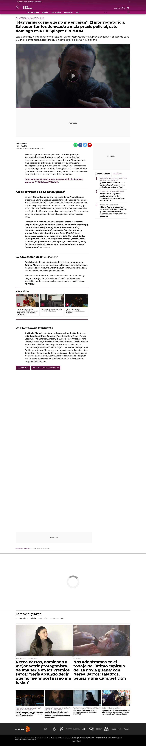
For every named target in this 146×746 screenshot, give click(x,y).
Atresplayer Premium (23, 548)
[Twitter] (18, 146)
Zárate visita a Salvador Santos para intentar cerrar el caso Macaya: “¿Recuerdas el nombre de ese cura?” (57, 715)
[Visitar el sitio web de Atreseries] (84, 729)
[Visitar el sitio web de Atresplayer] (117, 729)
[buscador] (128, 8)
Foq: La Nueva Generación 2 (33, 1)
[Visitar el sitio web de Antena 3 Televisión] (47, 729)
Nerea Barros (23, 368)
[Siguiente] (129, 2)
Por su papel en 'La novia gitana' (27, 659)
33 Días (20, 1)
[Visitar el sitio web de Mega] (76, 729)
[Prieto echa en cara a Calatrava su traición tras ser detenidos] (76, 300)
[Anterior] (17, 2)
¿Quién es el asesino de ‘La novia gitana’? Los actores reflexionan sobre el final (112, 185)
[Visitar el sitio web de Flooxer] (127, 729)
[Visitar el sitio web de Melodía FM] (106, 729)
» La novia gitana (36, 548)
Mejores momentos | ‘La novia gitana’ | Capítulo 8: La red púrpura (28, 709)
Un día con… (78, 659)
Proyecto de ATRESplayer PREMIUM (112, 191)
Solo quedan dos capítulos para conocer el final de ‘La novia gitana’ (113, 179)
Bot (77, 12)
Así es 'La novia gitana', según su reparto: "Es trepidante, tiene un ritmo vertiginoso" (112, 197)
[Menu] (128, 12)
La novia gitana (33, 12)
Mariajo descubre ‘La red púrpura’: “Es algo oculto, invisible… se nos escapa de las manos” (29, 714)
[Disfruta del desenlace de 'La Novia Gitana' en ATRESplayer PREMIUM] (87, 698)
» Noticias (46, 548)
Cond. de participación (115, 738)
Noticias (45, 12)
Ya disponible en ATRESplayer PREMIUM (87, 708)
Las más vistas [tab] (102, 174)
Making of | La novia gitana (111, 708)
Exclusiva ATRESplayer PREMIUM (46, 368)
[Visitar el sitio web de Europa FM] (99, 729)
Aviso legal (75, 738)
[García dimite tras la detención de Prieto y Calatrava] (52, 300)
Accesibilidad (76, 741)
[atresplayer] (119, 8)
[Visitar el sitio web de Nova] (69, 729)
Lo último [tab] (117, 174)
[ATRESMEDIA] (22, 729)
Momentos (68, 12)
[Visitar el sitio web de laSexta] (54, 729)
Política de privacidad (87, 738)
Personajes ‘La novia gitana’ (109, 205)
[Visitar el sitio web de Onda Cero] (91, 729)
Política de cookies (101, 738)
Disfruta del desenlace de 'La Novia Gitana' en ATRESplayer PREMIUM (85, 712)
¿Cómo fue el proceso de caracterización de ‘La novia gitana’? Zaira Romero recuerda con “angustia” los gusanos (113, 211)
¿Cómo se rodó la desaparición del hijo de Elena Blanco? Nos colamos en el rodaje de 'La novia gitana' (116, 712)
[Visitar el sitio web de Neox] (61, 729)
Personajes (56, 12)
